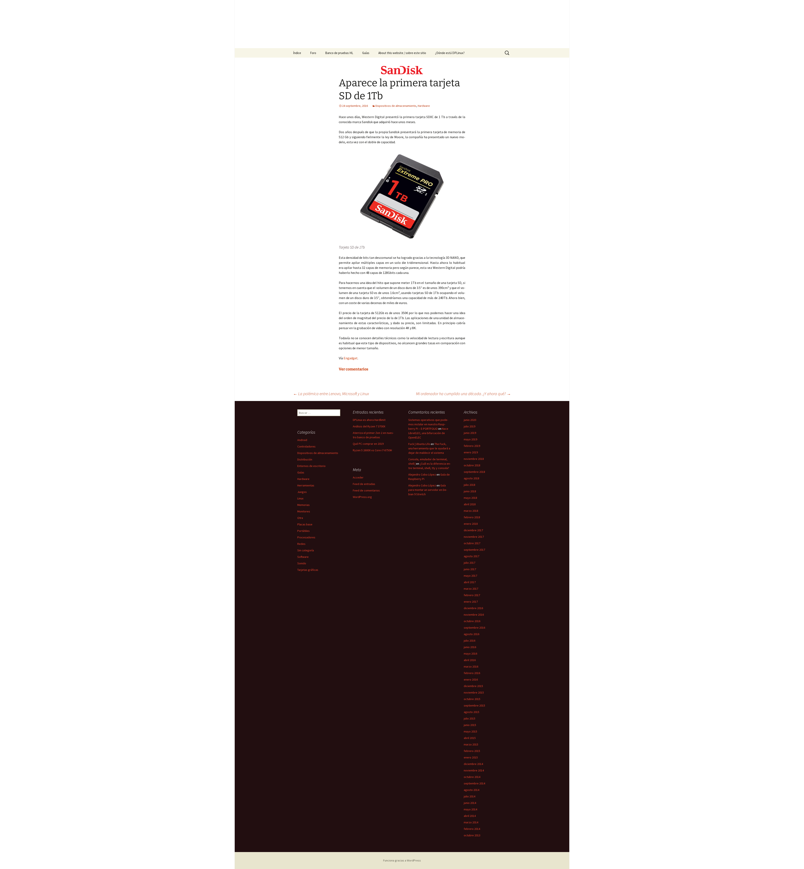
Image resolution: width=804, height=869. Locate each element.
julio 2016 (469, 640)
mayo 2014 (470, 809)
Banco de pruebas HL (339, 53)
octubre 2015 (472, 699)
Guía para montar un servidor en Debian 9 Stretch (427, 489)
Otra (300, 518)
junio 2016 (470, 647)
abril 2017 (470, 582)
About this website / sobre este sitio (402, 53)
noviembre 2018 (474, 459)
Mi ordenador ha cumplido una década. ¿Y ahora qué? (463, 393)
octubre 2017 (472, 543)
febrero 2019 (472, 446)
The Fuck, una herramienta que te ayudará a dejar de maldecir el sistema (429, 448)
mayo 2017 (470, 576)
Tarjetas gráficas (307, 570)
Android (302, 440)
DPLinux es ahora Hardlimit (369, 420)
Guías (365, 53)
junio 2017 (470, 569)
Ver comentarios (353, 369)
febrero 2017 (472, 595)
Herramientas (305, 485)
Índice (297, 53)
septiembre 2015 (474, 705)
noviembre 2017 (474, 537)
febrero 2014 (472, 829)
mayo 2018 (470, 498)
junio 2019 (470, 433)
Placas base (304, 524)
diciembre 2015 (473, 686)
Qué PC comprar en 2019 (368, 444)
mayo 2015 (470, 731)
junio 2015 (470, 725)
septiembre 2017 (474, 550)
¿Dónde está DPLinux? (450, 53)
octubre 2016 (472, 621)
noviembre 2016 (474, 614)
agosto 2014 (471, 790)
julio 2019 (469, 426)
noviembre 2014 (474, 770)
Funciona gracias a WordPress (402, 860)
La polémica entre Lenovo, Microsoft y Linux (331, 393)
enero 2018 (471, 524)
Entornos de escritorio (311, 466)
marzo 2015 (471, 744)
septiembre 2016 (474, 627)
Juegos (302, 492)
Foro (313, 53)
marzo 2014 (471, 822)
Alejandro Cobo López (422, 474)
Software (303, 557)
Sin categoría (305, 550)
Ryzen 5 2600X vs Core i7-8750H (372, 450)
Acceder (358, 477)
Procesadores (306, 537)
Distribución (304, 459)
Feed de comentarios (366, 490)
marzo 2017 (471, 589)
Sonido (301, 563)
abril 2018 (470, 504)
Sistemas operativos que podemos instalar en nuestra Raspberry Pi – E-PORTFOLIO (428, 424)
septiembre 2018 (474, 472)
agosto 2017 (471, 556)
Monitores (303, 511)
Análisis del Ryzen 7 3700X (369, 426)
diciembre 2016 (473, 608)
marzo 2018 (471, 511)
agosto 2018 (471, 478)
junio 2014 (470, 803)
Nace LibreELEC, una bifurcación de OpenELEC (428, 433)
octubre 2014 (472, 777)
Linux (300, 498)
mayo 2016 (470, 653)
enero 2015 (471, 757)
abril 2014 (470, 816)
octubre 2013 (472, 835)
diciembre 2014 (473, 764)
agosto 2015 (471, 712)
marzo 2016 (471, 666)
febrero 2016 (472, 673)
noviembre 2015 (474, 692)
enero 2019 (471, 452)
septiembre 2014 (474, 783)
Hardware (424, 106)
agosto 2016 (471, 634)
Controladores (306, 446)
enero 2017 (471, 601)
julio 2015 (469, 718)
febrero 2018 (472, 517)
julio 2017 (469, 563)
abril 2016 (470, 660)
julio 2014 (469, 796)
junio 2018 (470, 491)
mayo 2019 (470, 439)
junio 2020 (470, 420)
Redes (301, 544)
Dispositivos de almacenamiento (395, 106)
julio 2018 (469, 485)
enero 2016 (471, 679)
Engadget (351, 358)
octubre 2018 (472, 465)
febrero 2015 (472, 751)
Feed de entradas (364, 484)
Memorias (303, 505)
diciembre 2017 (473, 530)
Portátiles (303, 531)
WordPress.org (362, 497)
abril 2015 (470, 738)
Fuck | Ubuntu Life (419, 444)
